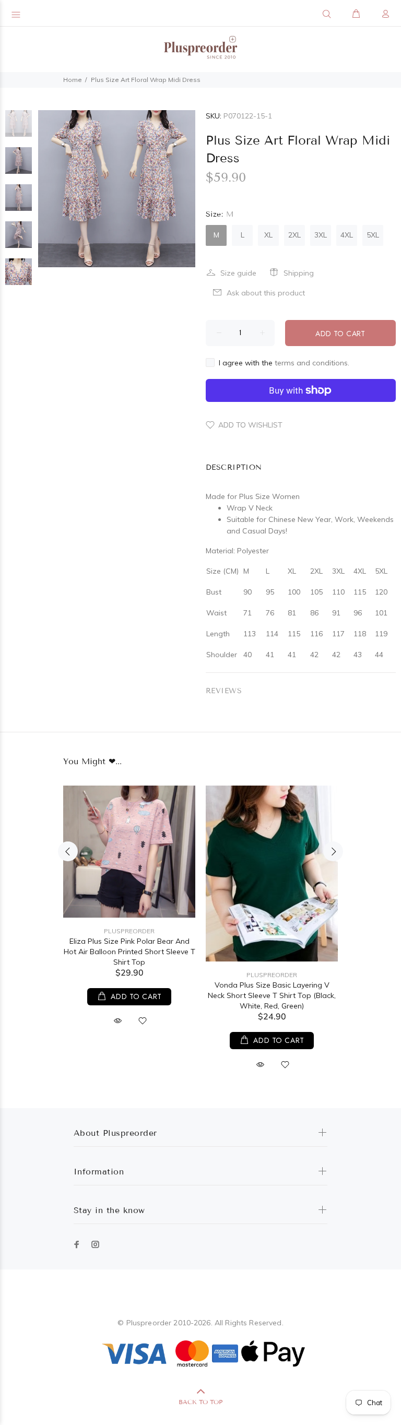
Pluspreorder (129, 931)
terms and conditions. (312, 362)
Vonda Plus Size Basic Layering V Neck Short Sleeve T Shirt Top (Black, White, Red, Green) (272, 995)
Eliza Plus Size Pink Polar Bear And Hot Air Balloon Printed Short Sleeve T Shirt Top (129, 951)
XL (268, 235)
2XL (294, 235)
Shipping (299, 273)
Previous (68, 851)
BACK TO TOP (200, 1402)
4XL (346, 235)
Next (333, 851)
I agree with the (284, 362)
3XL (320, 235)
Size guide (238, 273)
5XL (373, 235)
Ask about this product (266, 293)
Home (72, 80)
